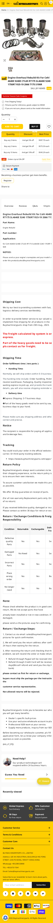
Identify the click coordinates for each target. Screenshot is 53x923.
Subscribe (41, 885)
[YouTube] (35, 893)
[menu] (3, 3)
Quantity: (6, 114)
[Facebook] (5, 893)
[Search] (41, 3)
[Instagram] (13, 893)
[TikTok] (28, 893)
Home (3, 10)
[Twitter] (43, 893)
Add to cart (12, 126)
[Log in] (45, 3)
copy (49, 88)
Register (8, 180)
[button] (34, 126)
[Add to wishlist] (49, 126)
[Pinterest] (20, 893)
